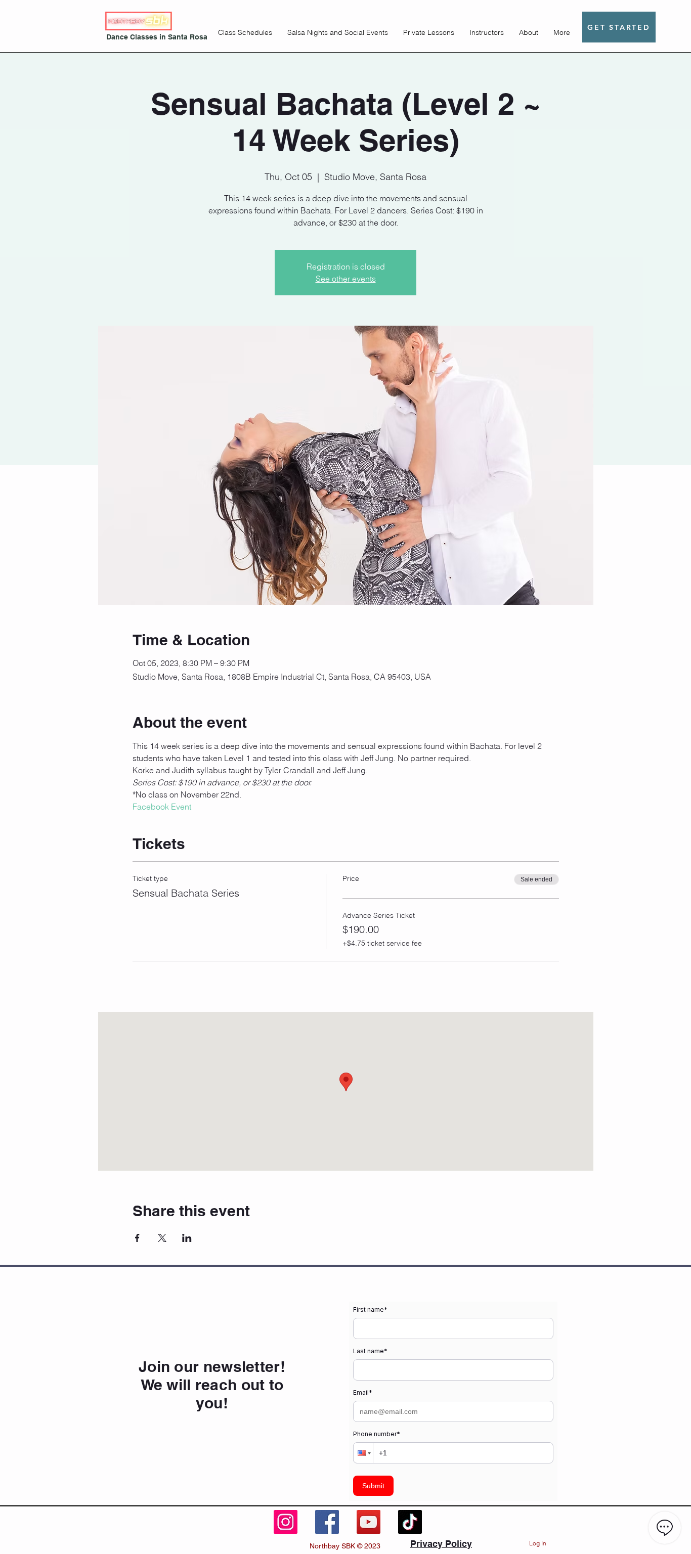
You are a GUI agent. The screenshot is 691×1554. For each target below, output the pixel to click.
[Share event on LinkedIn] (187, 1238)
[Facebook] (327, 1522)
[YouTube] (368, 1522)
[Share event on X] (162, 1238)
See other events (346, 279)
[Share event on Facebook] (137, 1238)
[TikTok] (410, 1522)
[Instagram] (285, 1522)
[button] (245, 32)
